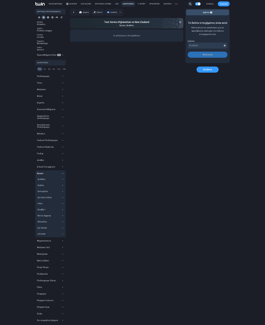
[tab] (39, 17)
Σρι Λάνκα (42, 228)
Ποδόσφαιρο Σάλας (46, 280)
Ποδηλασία (42, 274)
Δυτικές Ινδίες (45, 197)
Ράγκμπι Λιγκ (43, 307)
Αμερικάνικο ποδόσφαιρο (43, 117)
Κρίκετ (40, 173)
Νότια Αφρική (44, 216)
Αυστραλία (43, 191)
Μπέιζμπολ (42, 254)
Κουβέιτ (41, 209)
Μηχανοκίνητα (44, 241)
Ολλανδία (42, 222)
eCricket (41, 234)
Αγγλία (41, 185)
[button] (190, 3)
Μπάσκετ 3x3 (43, 247)
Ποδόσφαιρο (43, 76)
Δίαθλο (40, 160)
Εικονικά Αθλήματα (46, 109)
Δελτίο (207, 12)
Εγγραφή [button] (223, 4)
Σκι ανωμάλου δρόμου (47, 320)
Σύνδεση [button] (209, 4)
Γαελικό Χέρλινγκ (45, 147)
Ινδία (40, 203)
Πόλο (39, 287)
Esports (40, 103)
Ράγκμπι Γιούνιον (45, 300)
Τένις (39, 83)
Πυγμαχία (41, 294)
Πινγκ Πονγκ (43, 267)
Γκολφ (40, 153)
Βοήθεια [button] (207, 69)
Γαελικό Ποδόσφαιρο (47, 140)
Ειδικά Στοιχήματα (46, 167)
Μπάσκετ (41, 89)
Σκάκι (39, 314)
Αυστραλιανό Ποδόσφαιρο (43, 126)
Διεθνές (41, 179)
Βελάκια (41, 134)
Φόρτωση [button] (207, 54)
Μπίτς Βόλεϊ (43, 261)
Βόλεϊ (40, 96)
